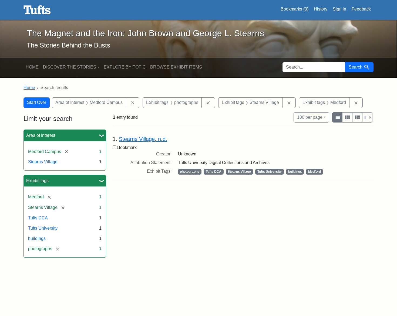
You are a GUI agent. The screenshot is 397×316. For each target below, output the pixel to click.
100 (309, 117)
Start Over (36, 102)
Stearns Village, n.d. (143, 139)
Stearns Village (43, 161)
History (320, 9)
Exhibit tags (37, 180)
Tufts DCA (38, 218)
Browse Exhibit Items (176, 67)
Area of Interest (40, 135)
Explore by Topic (125, 67)
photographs (189, 172)
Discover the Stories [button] (69, 67)
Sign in (339, 9)
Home (32, 67)
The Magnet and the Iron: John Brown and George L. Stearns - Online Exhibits (37, 10)
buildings (37, 238)
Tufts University (43, 228)
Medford (314, 172)
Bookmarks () (294, 9)
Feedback (361, 9)
